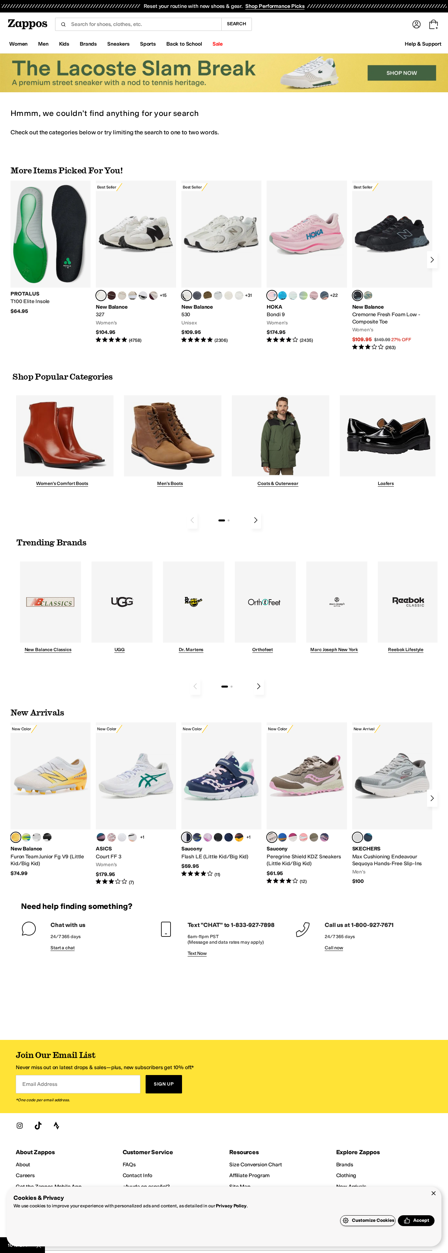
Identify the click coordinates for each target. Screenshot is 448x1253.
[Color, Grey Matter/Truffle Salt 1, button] (228, 295)
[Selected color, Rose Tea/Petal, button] (272, 295)
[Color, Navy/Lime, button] (197, 837)
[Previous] (192, 520)
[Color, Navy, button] (368, 837)
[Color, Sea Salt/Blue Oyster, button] (239, 295)
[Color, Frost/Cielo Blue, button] (293, 295)
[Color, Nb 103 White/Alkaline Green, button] (26, 837)
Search (236, 24)
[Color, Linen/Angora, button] (122, 295)
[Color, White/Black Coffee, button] (132, 837)
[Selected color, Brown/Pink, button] (272, 837)
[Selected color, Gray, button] (357, 837)
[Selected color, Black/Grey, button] (357, 295)
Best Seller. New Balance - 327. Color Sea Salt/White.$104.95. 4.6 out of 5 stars (136, 262)
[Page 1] (221, 520)
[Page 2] (229, 520)
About (23, 1164)
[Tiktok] (38, 1125)
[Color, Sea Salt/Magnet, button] (197, 295)
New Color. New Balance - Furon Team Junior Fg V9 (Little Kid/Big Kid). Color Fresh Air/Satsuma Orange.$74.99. (50, 799)
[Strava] (56, 1125)
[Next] (432, 259)
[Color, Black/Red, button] (239, 837)
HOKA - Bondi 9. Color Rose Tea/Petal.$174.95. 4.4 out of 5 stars (307, 262)
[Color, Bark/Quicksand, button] (207, 295)
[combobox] (138, 24)
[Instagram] (19, 1125)
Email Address (39, 1084)
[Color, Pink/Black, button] (303, 837)
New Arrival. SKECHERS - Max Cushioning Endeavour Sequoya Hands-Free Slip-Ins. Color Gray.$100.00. (392, 803)
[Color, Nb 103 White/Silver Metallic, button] (218, 295)
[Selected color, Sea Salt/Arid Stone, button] (186, 295)
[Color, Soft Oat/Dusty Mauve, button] (101, 837)
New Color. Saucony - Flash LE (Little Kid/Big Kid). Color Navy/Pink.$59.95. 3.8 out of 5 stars (221, 800)
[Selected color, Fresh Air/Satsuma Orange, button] (15, 837)
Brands (344, 1164)
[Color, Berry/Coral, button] (293, 837)
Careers (25, 1175)
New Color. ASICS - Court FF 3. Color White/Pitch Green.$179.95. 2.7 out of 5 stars (136, 804)
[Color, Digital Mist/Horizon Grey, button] (143, 295)
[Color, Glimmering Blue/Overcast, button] (303, 295)
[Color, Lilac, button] (207, 837)
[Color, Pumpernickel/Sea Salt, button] (111, 295)
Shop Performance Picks (274, 6)
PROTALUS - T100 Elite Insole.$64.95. (50, 248)
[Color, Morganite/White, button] (111, 837)
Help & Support (423, 44)
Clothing (346, 1175)
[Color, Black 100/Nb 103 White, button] (47, 837)
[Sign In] (416, 24)
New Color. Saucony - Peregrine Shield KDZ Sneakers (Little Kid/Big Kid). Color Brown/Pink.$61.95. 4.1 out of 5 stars (307, 803)
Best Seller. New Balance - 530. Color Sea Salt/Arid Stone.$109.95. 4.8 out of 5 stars (221, 262)
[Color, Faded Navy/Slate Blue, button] (324, 295)
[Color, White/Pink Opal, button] (314, 295)
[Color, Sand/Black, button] (314, 837)
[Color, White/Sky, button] (122, 837)
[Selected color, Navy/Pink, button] (186, 837)
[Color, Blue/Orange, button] (282, 837)
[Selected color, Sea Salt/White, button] (101, 295)
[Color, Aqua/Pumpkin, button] (368, 295)
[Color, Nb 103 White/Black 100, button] (36, 837)
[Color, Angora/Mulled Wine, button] (153, 295)
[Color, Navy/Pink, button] (324, 837)
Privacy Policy (231, 1206)
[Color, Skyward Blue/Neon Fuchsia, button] (282, 295)
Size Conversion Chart (255, 1164)
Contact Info (137, 1175)
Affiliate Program (249, 1175)
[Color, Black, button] (218, 837)
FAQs (129, 1164)
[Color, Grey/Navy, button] (228, 837)
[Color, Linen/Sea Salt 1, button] (132, 295)
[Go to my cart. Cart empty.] (433, 24)
